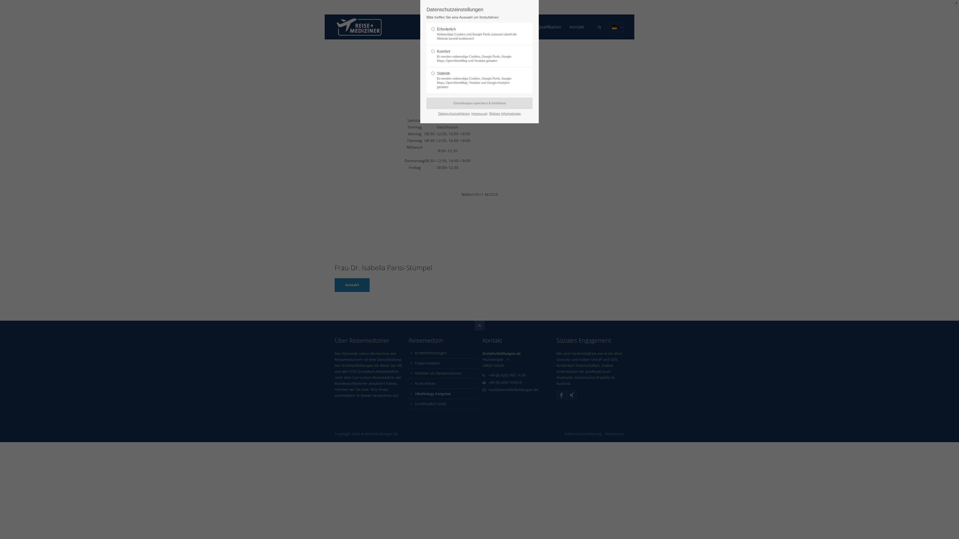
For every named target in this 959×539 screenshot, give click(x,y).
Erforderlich (477, 33)
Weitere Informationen (505, 114)
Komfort (474, 56)
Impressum (479, 114)
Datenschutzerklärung (454, 114)
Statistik (474, 80)
